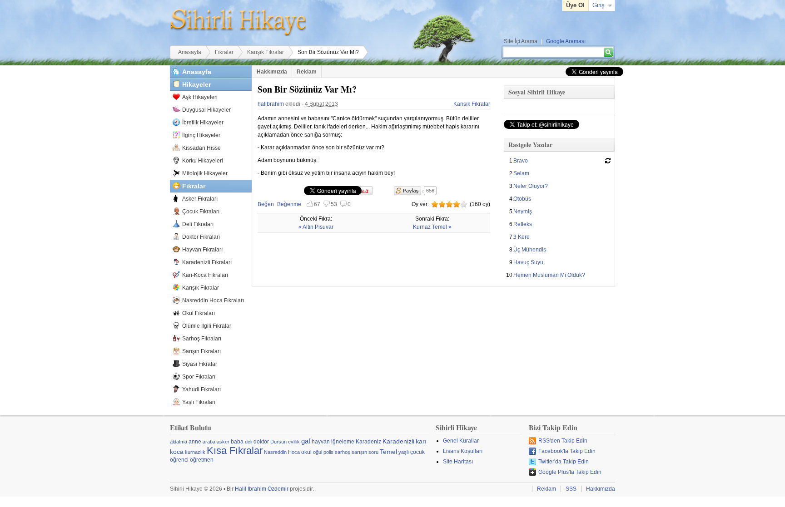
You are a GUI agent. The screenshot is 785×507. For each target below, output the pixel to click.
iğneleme (342, 441)
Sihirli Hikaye (238, 22)
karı (421, 441)
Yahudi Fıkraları (201, 389)
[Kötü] (434, 204)
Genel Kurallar (461, 441)
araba (209, 441)
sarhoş (342, 452)
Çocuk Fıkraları (200, 211)
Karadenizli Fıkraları (207, 262)
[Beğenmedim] (442, 204)
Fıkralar (224, 52)
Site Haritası (458, 461)
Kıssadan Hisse (201, 148)
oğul (317, 452)
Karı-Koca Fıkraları (205, 275)
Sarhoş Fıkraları (201, 338)
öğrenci (179, 460)
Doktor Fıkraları (201, 237)
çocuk (417, 452)
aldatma (178, 441)
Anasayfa (189, 52)
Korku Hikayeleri (202, 161)
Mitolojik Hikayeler (205, 173)
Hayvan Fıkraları (202, 249)
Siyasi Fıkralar (199, 364)
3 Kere (521, 237)
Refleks (522, 224)
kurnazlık (195, 452)
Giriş (598, 5)
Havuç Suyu (528, 262)
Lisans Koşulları (462, 451)
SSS (571, 489)
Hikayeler (196, 84)
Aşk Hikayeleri (200, 97)
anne (195, 441)
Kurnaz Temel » (432, 227)
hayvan (321, 441)
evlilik (294, 441)
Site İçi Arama (520, 41)
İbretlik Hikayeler (203, 122)
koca (177, 451)
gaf (305, 441)
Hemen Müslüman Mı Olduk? (549, 275)
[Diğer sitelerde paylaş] (407, 190)
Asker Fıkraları (200, 199)
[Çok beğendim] (456, 204)
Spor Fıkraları (198, 377)
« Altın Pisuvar (315, 227)
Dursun (278, 441)
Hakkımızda (272, 72)
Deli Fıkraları (198, 224)
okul (306, 452)
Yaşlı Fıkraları (198, 402)
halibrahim (271, 104)
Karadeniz (368, 441)
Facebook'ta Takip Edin (567, 451)
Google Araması (566, 41)
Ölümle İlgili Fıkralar (206, 326)
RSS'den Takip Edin (562, 441)
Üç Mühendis (529, 249)
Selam (521, 173)
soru (373, 452)
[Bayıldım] (463, 204)
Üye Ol (575, 5)
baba (237, 441)
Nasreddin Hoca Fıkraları (213, 300)
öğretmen (202, 460)
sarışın (359, 452)
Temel (388, 451)
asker (223, 441)
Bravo (520, 161)
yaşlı (403, 452)
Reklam (307, 72)
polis (328, 452)
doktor (261, 441)
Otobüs (522, 199)
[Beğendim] (449, 204)
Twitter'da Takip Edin (563, 461)
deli (248, 441)
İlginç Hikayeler (201, 135)
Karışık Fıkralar (265, 52)
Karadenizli (398, 441)
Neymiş (522, 211)
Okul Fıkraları (198, 313)
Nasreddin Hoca (282, 452)
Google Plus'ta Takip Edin (569, 472)
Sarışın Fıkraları (201, 351)
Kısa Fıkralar (235, 450)
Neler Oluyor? (530, 186)
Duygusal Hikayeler (206, 110)
